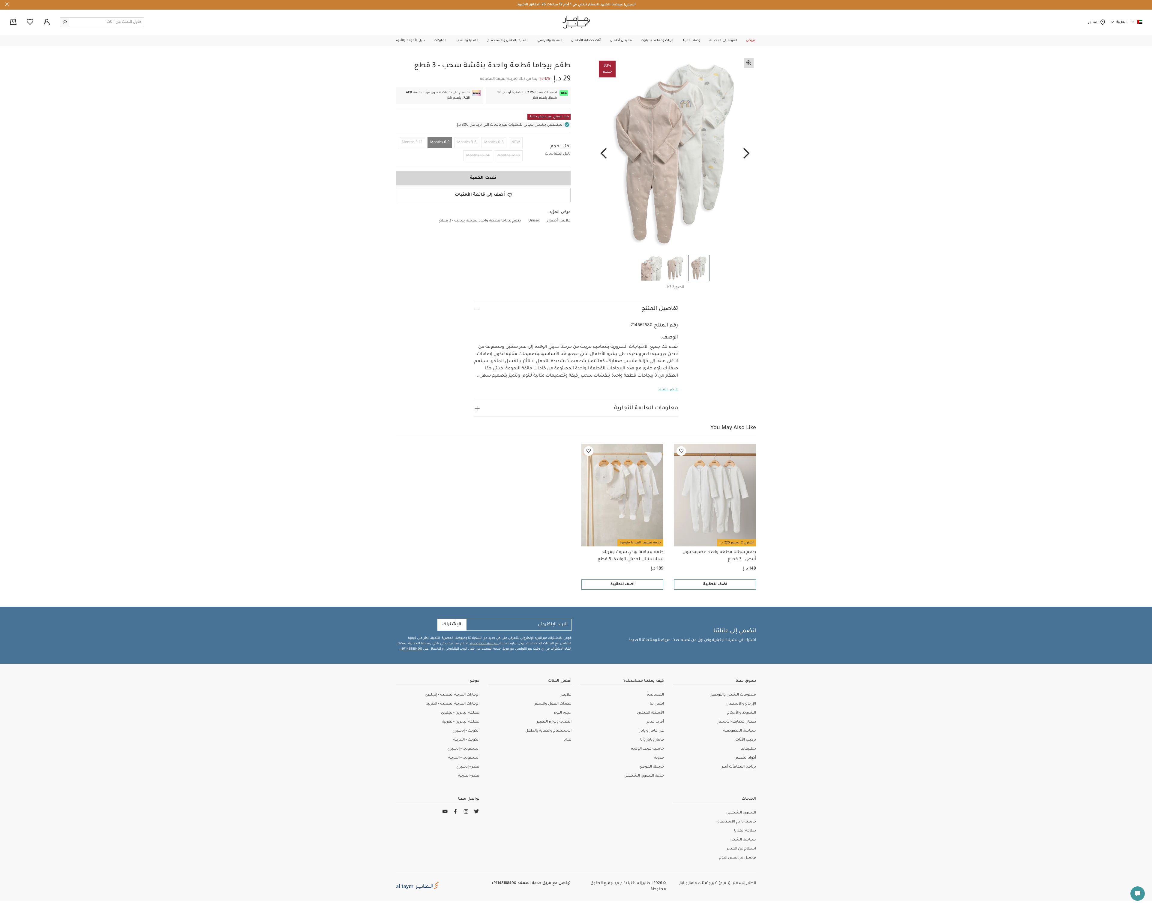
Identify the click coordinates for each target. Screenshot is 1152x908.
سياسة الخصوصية (484, 643)
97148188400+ (411, 649)
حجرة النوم (563, 713)
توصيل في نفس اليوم (737, 858)
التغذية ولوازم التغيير (554, 722)
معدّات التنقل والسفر (553, 704)
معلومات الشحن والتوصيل (733, 695)
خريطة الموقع (652, 767)
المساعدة (655, 695)
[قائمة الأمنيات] (681, 451)
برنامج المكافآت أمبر (739, 767)
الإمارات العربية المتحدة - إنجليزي (452, 695)
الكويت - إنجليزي (465, 731)
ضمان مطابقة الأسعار (736, 722)
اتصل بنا (657, 704)
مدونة (659, 758)
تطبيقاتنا (748, 749)
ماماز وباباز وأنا (652, 740)
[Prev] (746, 154)
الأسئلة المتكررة (650, 713)
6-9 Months (439, 142)
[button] (751, 40)
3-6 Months (466, 142)
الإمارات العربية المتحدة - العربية (452, 704)
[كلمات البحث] (64, 22)
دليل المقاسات (558, 154)
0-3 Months (494, 142)
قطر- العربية (468, 776)
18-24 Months (478, 156)
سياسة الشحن (743, 840)
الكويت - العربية (466, 740)
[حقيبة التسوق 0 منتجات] (13, 22)
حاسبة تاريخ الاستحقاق (736, 822)
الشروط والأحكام (741, 713)
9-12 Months (412, 142)
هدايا (567, 740)
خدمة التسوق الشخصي (644, 776)
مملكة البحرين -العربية (460, 722)
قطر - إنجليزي (467, 767)
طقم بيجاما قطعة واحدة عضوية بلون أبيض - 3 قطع (719, 556)
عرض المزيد (668, 390)
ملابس (566, 695)
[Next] (603, 154)
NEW (516, 142)
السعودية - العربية (463, 758)
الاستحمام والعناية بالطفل (548, 731)
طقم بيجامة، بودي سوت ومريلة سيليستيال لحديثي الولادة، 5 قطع (630, 556)
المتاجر (1094, 22)
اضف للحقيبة (715, 584)
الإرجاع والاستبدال (741, 704)
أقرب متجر (655, 722)
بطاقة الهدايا (745, 831)
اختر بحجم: (560, 146)
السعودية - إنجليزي (463, 749)
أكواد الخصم (746, 758)
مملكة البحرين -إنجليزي (460, 713)
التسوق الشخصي (741, 813)
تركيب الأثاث (745, 740)
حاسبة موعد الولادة (647, 749)
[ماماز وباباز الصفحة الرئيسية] (576, 22)
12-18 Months (508, 156)
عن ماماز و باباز (651, 731)
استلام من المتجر (741, 849)
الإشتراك (451, 624)
